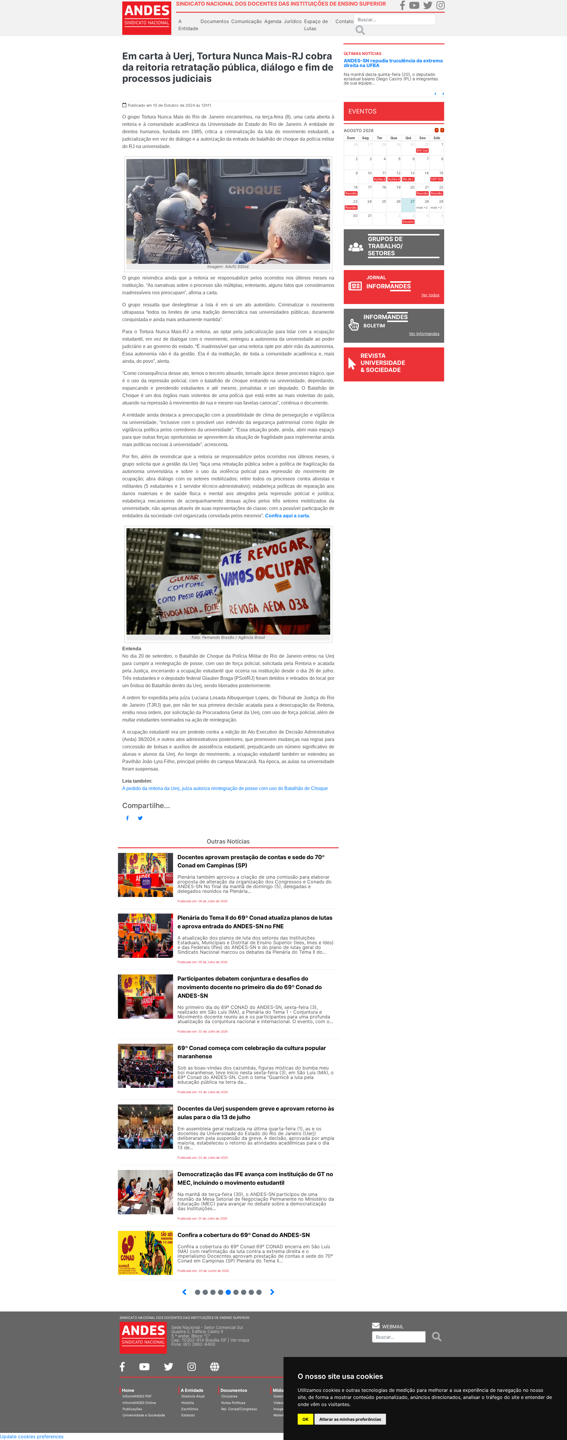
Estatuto (188, 1415)
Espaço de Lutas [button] (316, 24)
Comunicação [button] (246, 21)
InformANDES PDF (137, 1396)
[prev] (437, 130)
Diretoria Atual (193, 1396)
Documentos (234, 1390)
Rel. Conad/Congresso (239, 1409)
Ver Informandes (424, 333)
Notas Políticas (233, 1403)
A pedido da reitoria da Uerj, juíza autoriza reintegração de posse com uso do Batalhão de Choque (225, 788)
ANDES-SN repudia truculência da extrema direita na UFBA (393, 63)
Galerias (280, 1396)
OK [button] (305, 1419)
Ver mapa (239, 1340)
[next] (442, 130)
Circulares (229, 1396)
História (187, 1403)
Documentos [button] (215, 21)
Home (128, 1390)
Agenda (272, 21)
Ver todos (430, 294)
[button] (435, 94)
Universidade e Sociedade (144, 1415)
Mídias (279, 1390)
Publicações (132, 1409)
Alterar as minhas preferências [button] (350, 1419)
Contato (344, 21)
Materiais (281, 1415)
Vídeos (279, 1403)
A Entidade (192, 1390)
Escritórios (189, 1409)
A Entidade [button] (188, 24)
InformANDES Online (139, 1403)
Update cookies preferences (31, 1436)
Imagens (280, 1409)
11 (259, 1292)
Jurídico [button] (293, 21)
